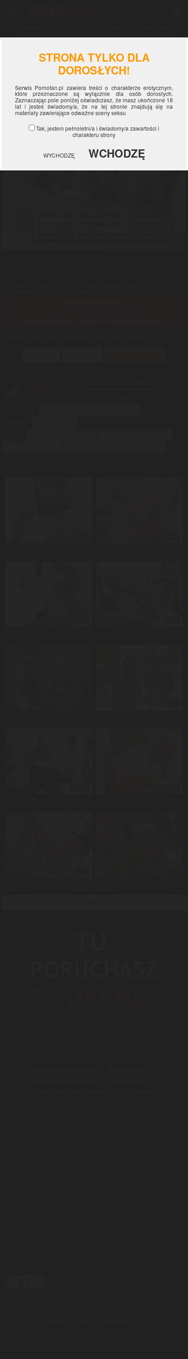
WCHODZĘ (117, 153)
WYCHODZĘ (59, 155)
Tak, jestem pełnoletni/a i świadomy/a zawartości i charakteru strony (97, 131)
